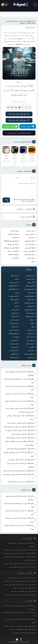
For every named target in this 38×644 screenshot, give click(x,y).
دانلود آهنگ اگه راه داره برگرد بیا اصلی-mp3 (21, 481)
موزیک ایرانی (14, 231)
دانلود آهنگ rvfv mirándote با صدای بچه (24, 633)
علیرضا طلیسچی (29, 296)
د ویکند (32, 320)
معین (16, 292)
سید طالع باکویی (13, 289)
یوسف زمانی (30, 340)
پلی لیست (31, 237)
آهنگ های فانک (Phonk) (11, 241)
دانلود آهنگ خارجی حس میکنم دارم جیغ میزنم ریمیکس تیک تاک (18, 614)
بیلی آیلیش (14, 313)
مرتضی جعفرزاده (29, 303)
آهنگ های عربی (29, 244)
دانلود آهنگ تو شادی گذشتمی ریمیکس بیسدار (20, 423)
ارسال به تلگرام (26, 126)
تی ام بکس (31, 333)
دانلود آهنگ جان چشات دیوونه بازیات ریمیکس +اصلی (20, 417)
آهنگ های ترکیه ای (29, 251)
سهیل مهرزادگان (13, 333)
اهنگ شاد (15, 237)
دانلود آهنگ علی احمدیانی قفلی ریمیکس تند (21, 459)
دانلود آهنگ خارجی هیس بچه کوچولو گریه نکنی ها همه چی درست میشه (18, 607)
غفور (16, 306)
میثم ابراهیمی (14, 343)
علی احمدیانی (30, 279)
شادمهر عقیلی (30, 286)
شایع (16, 303)
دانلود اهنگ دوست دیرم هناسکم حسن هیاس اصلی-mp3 (19, 380)
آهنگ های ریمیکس (25, 217)
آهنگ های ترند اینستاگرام (24, 209)
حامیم (32, 323)
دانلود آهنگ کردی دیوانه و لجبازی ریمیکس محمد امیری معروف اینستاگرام (20, 410)
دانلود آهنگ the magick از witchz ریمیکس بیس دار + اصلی (20, 620)
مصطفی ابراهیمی (29, 354)
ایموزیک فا (18, 38)
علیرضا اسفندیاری (29, 289)
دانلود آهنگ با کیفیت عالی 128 (18, 120)
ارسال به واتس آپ (9, 126)
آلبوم (32, 261)
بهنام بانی (15, 337)
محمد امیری (14, 340)
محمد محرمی (14, 323)
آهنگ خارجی (30, 258)
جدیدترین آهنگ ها (13, 234)
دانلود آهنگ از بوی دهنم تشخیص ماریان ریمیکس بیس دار (18, 476)
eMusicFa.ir (19, 44)
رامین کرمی (14, 347)
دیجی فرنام (31, 350)
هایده (16, 279)
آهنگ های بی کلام (13, 251)
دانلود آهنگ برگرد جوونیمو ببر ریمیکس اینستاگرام (21, 577)
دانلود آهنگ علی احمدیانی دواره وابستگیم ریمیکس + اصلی (18, 454)
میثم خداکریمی (13, 330)
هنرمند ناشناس (30, 275)
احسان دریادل (30, 337)
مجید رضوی (30, 282)
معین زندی (15, 309)
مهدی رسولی (14, 299)
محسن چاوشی (13, 282)
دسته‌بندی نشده (29, 234)
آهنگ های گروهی (29, 241)
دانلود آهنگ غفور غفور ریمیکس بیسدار (22, 434)
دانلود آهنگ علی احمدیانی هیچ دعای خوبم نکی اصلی (18, 470)
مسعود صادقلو (30, 316)
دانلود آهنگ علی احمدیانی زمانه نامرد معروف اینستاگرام (20, 465)
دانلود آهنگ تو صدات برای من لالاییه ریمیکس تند (19, 430)
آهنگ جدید (15, 258)
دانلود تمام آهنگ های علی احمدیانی (19, 133)
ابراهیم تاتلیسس (29, 309)
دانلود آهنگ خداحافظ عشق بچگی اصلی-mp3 (20, 448)
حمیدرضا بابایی (30, 343)
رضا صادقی (14, 354)
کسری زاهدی (14, 357)
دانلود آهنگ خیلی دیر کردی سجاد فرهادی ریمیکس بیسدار (19, 402)
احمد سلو (15, 316)
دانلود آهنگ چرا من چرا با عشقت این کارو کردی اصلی (19, 388)
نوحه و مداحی (30, 231)
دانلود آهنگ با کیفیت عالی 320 (18, 114)
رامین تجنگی (14, 275)
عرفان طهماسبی (13, 286)
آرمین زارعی (30, 330)
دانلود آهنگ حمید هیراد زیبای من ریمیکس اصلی (20, 437)
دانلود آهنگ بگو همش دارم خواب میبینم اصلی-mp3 (19, 426)
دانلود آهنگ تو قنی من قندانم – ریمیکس (23, 588)
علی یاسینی (30, 299)
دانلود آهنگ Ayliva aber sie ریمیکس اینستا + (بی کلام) (19, 581)
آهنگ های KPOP (29, 254)
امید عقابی (14, 326)
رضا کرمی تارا (14, 350)
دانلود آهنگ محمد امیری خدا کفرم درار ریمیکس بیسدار (20, 395)
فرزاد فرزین (30, 357)
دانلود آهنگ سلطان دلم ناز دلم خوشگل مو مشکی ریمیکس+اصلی (19, 443)
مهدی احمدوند (30, 313)
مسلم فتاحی (30, 306)
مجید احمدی (14, 320)
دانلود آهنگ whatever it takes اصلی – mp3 (23, 629)
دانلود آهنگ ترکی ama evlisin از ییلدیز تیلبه (23, 591)
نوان (32, 326)
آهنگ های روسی (29, 248)
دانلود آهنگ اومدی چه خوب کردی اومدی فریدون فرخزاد (19, 595)
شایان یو (31, 347)
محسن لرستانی (13, 296)
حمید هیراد (31, 292)
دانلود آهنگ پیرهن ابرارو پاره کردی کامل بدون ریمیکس (19, 584)
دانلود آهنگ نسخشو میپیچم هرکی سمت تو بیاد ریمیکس (19, 626)
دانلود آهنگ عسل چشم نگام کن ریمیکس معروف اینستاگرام (19, 373)
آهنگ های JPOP (13, 254)
